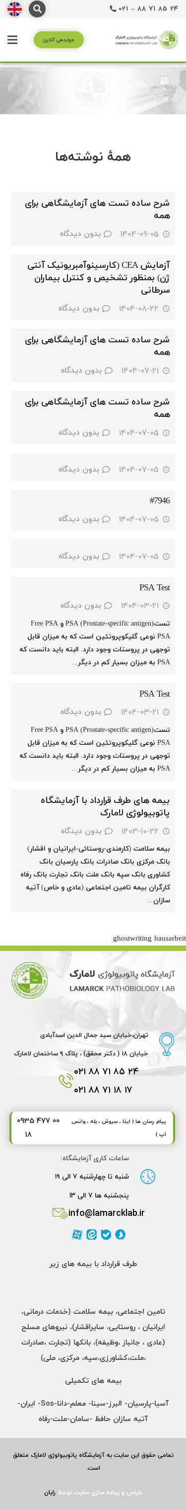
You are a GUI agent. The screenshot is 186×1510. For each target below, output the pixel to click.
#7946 (160, 501)
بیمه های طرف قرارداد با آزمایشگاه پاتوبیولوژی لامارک (105, 807)
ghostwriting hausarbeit (149, 939)
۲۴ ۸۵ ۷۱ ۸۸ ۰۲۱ (106, 1071)
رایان (50, 1493)
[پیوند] (14, 9)
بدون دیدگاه (80, 234)
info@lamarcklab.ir (106, 1213)
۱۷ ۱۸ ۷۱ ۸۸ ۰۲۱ (103, 1090)
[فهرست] (12, 39)
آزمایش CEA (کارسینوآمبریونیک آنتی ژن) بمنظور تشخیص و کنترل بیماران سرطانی (98, 278)
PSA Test (154, 588)
